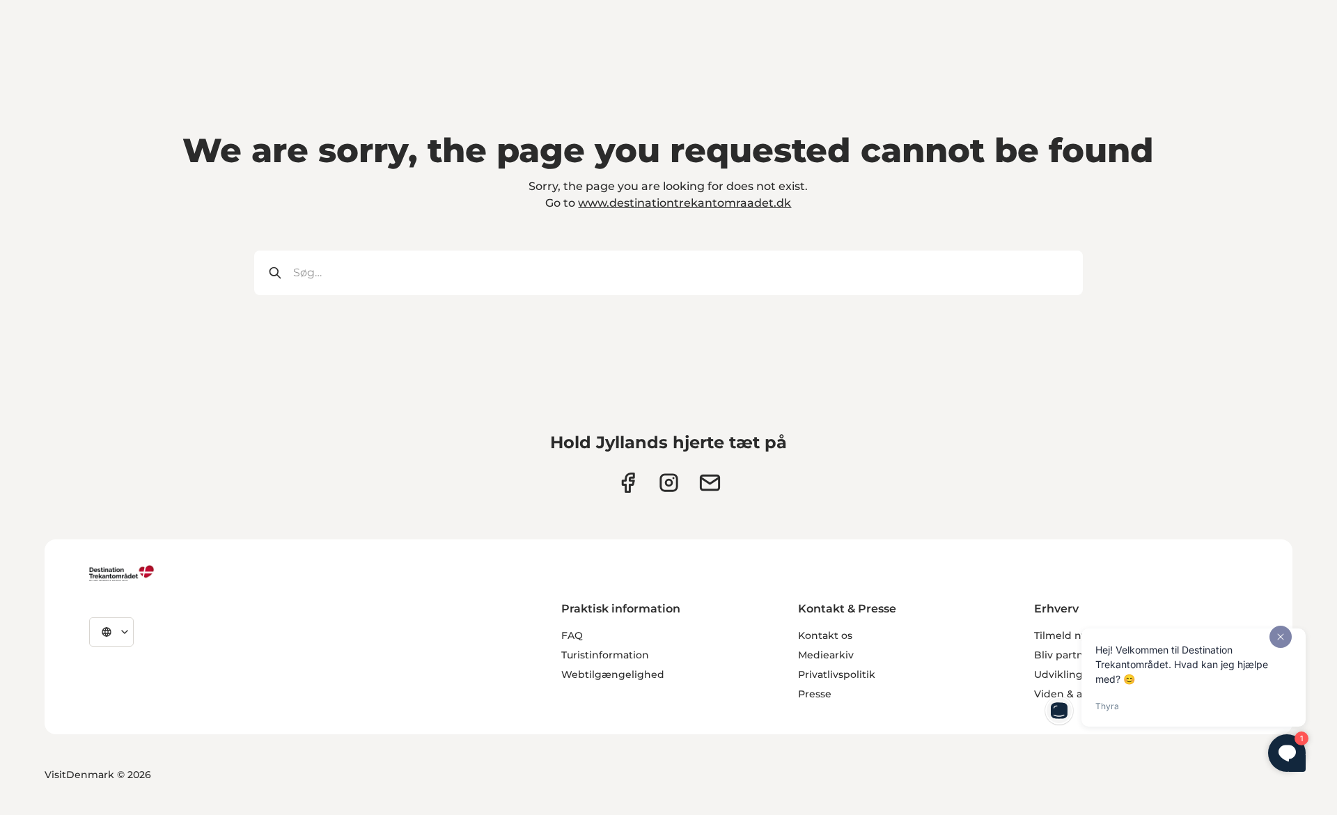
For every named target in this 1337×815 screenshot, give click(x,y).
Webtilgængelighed (612, 674)
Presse (814, 694)
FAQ (572, 635)
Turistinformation (605, 655)
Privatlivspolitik (836, 674)
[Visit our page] (669, 482)
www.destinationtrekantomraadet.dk (684, 202)
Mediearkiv (826, 655)
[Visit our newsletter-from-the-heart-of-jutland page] (710, 482)
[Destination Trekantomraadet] (122, 572)
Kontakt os (825, 635)
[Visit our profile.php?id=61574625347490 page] (628, 482)
